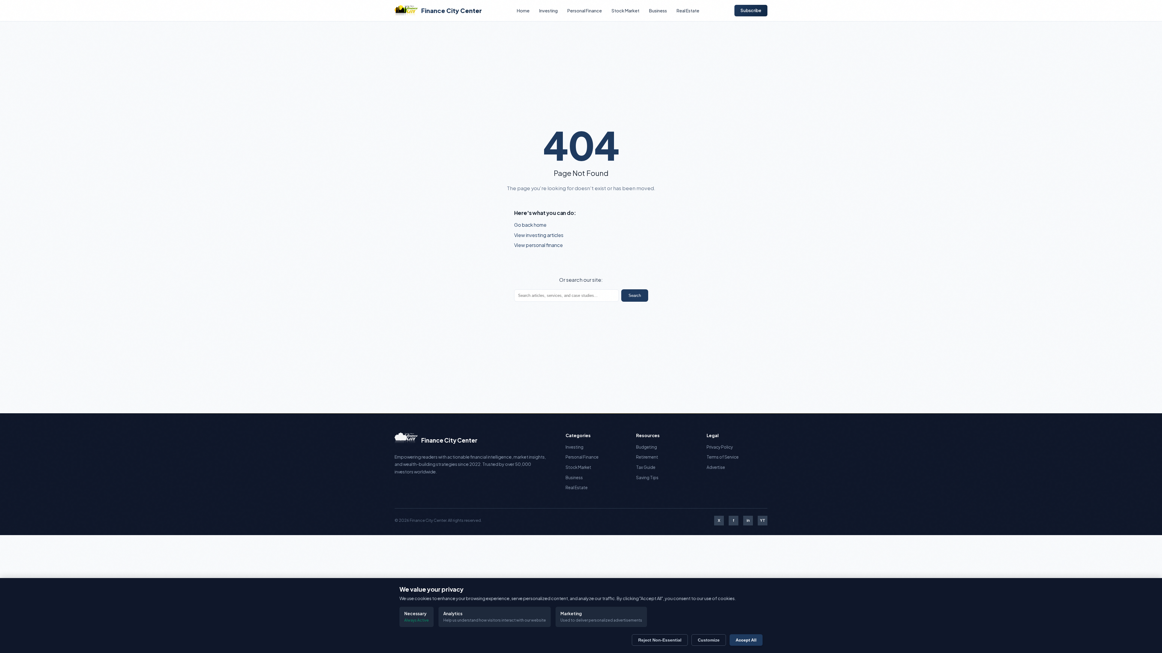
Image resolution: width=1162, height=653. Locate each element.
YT (762, 520)
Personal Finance (584, 10)
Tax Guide (645, 467)
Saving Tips (647, 477)
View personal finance (538, 245)
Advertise (716, 467)
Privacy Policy (720, 447)
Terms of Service (723, 457)
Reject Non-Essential (659, 640)
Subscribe (750, 10)
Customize (709, 640)
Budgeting (646, 447)
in (748, 520)
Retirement (647, 457)
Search (635, 295)
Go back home (530, 225)
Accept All (746, 640)
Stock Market (625, 10)
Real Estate (688, 10)
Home (523, 10)
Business (658, 10)
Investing (548, 10)
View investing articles (538, 235)
